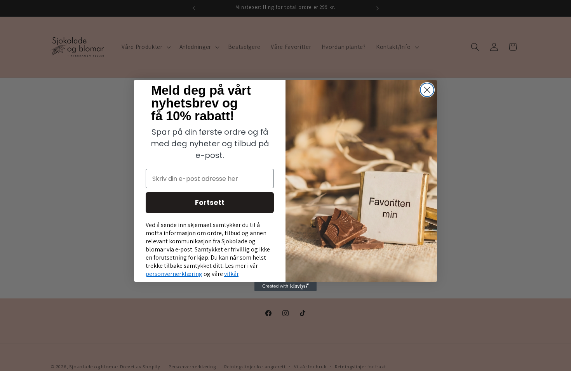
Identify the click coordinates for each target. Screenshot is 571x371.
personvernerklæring (174, 274)
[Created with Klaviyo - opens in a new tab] (285, 286)
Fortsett (210, 202)
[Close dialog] (427, 90)
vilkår (231, 274)
